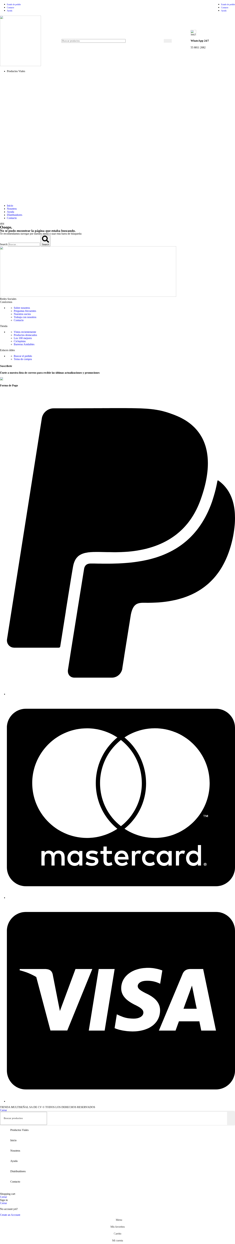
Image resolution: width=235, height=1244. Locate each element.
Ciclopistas (20, 341)
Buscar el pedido (23, 356)
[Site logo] (20, 65)
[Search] (168, 41)
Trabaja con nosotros (25, 317)
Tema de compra (23, 359)
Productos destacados (25, 335)
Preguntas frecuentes (25, 310)
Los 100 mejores (23, 338)
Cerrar (3, 1110)
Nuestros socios (22, 314)
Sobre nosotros (22, 307)
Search (3, 244)
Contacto (19, 320)
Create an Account (10, 1214)
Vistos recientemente (25, 331)
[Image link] (88, 295)
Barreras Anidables (24, 344)
